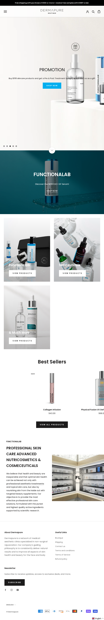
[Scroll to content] (52, 150)
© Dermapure (12, 612)
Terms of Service (62, 554)
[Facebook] (5, 590)
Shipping (59, 542)
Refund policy (61, 559)
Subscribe (14, 582)
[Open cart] (99, 11)
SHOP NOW (52, 85)
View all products (52, 424)
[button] (98, 618)
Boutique (59, 538)
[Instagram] (12, 590)
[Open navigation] (5, 11)
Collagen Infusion (52, 409)
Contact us (60, 546)
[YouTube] (18, 590)
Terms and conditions (65, 550)
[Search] (93, 11)
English (10, 605)
